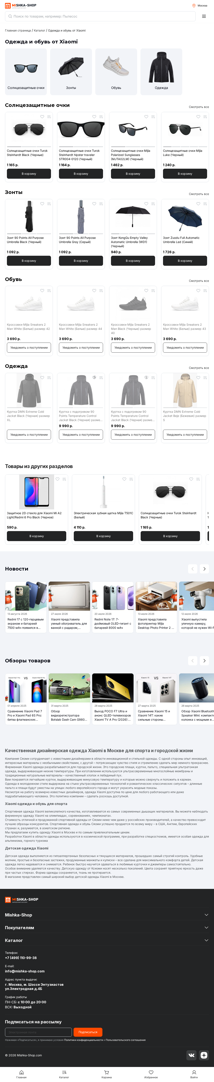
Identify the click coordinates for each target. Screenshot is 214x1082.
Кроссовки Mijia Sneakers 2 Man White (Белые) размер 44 (80, 326)
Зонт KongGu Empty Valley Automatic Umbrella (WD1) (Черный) (129, 242)
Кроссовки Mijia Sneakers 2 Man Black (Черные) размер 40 (131, 329)
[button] (29, 174)
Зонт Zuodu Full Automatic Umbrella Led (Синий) (181, 240)
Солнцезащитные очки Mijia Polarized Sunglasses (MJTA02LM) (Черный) (130, 155)
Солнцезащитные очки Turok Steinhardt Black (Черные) (27, 153)
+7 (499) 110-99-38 (21, 958)
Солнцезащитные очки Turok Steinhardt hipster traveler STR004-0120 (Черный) (79, 155)
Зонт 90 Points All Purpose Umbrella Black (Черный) (25, 240)
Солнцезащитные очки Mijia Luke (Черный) (182, 153)
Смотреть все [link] (199, 107)
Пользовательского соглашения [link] (126, 1040)
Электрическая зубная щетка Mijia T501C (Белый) (103, 515)
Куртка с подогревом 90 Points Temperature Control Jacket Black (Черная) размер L (132, 416)
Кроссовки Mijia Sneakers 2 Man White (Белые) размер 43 (184, 326)
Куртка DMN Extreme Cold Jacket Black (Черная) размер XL (28, 416)
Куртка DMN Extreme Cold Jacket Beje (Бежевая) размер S (184, 416)
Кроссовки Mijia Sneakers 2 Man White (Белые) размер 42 (28, 326)
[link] (66, 30)
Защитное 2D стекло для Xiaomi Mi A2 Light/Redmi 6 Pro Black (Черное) (34, 515)
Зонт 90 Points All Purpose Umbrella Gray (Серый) (77, 240)
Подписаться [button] (88, 1032)
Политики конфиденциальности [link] (83, 1040)
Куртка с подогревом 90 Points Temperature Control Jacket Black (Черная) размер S (80, 416)
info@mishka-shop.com (25, 971)
